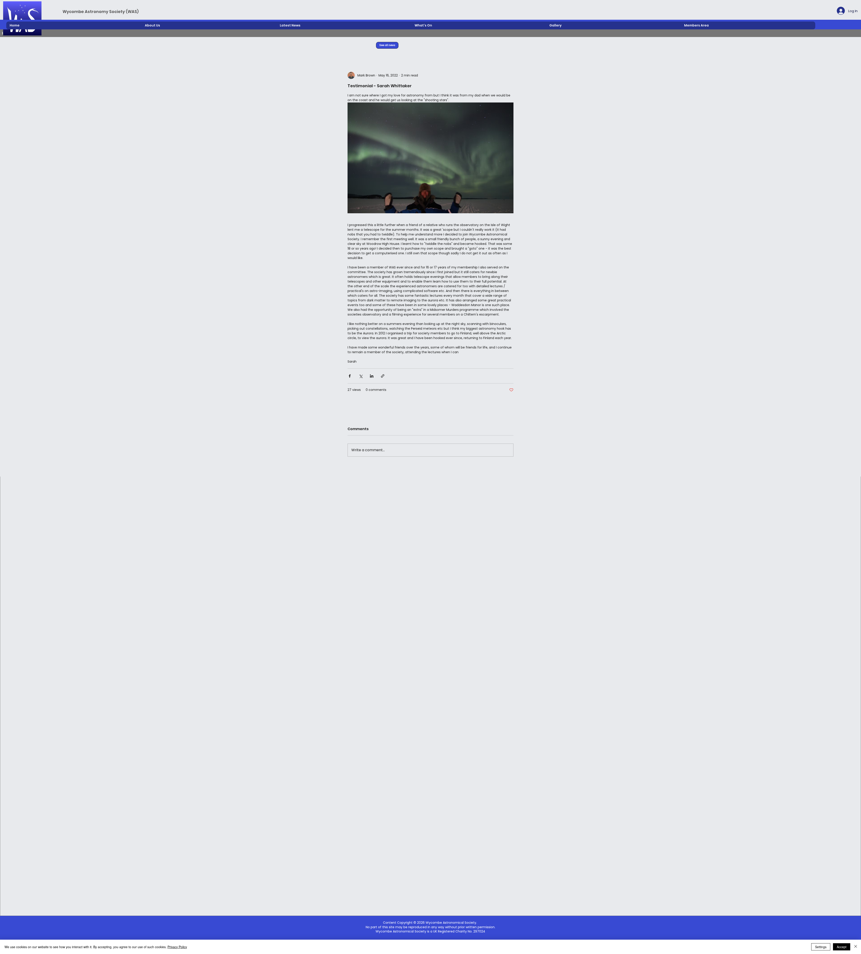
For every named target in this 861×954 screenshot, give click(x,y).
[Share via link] (382, 376)
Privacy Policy (177, 947)
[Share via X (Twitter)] (361, 376)
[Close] (855, 946)
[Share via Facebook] (350, 376)
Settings (820, 947)
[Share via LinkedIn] (372, 376)
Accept (841, 947)
